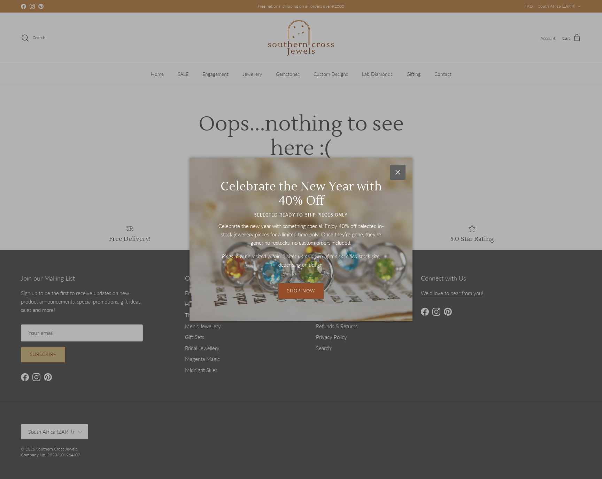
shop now (301, 290)
